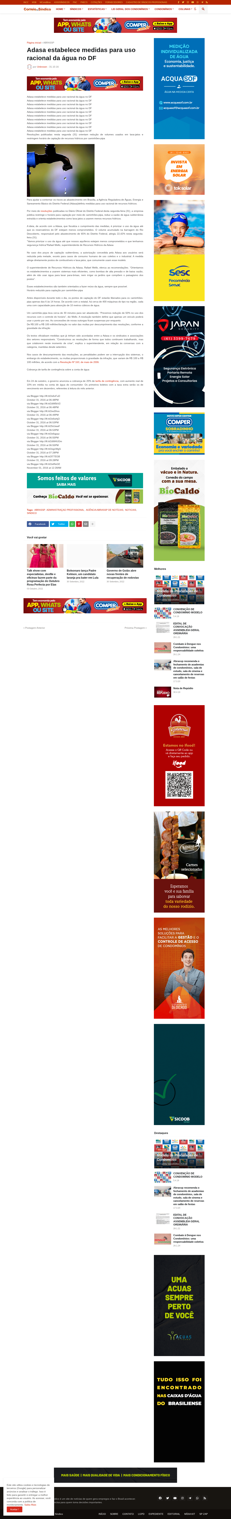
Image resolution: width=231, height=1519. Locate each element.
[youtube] (192, 2)
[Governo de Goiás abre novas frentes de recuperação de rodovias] (125, 556)
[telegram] (202, 2)
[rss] (207, 2)
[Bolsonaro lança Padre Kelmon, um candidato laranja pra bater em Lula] (85, 556)
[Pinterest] (79, 524)
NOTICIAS (130, 510)
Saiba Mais (30, 1504)
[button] (195, 9)
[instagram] (188, 2)
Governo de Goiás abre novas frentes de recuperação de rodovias (123, 574)
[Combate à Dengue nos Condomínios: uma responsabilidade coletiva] (162, 647)
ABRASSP (48, 42)
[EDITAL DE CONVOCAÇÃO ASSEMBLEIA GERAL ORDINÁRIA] (162, 627)
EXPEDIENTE (156, 1514)
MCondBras (45, 2)
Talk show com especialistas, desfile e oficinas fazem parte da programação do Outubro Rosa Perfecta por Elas (43, 577)
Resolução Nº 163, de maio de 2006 (79, 362)
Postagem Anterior (35, 627)
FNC (75, 2)
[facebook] (160, 1498)
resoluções (46, 211)
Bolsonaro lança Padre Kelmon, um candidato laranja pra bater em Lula (82, 574)
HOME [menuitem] (59, 9)
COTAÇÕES (96, 2)
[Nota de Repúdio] (162, 692)
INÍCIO (102, 1514)
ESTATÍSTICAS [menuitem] (96, 9)
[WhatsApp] (72, 524)
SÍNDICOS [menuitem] (75, 9)
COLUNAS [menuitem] (184, 9)
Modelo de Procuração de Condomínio (177, 593)
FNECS (83, 2)
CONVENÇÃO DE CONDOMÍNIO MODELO (187, 611)
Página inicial (34, 42)
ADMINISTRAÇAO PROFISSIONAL (65, 510)
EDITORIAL (174, 1514)
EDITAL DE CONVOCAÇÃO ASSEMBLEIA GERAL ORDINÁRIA (186, 628)
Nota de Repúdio (183, 688)
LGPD (141, 1514)
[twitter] (183, 2)
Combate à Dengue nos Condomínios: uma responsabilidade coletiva (188, 647)
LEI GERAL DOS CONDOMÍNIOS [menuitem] (129, 9)
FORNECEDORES (114, 2)
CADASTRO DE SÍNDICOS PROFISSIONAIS (146, 2)
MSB (34, 2)
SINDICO (32, 513)
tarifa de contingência (107, 381)
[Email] (86, 524)
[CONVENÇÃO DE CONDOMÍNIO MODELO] (162, 613)
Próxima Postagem (135, 627)
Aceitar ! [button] (14, 1509)
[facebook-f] (178, 2)
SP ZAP (203, 1514)
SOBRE (114, 1514)
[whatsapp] (198, 2)
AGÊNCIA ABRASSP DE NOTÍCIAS (104, 510)
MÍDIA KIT (189, 1514)
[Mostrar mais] (92, 524)
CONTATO (128, 1514)
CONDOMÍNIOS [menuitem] (163, 9)
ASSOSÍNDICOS (62, 2)
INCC (26, 2)
